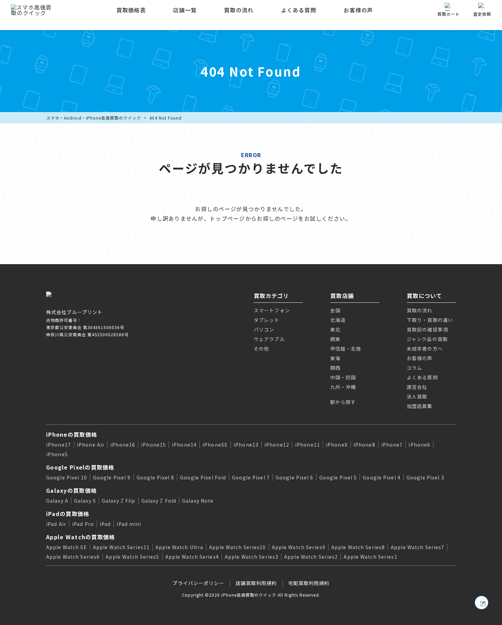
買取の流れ (238, 10)
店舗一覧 (185, 10)
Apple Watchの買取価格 (80, 537)
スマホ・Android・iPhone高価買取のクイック (93, 118)
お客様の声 (358, 10)
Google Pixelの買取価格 (80, 467)
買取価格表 (131, 10)
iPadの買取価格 (67, 513)
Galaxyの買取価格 (71, 490)
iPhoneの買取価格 (71, 434)
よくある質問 (299, 10)
